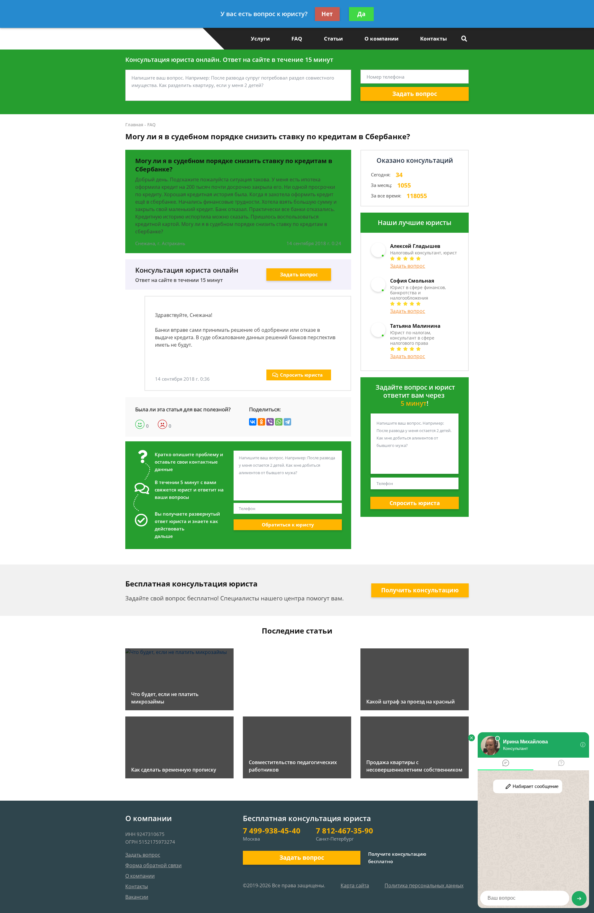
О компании (381, 38)
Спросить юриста (301, 375)
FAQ (296, 38)
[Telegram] (287, 422)
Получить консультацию (420, 590)
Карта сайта (355, 885)
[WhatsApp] (278, 422)
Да (361, 14)
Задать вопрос (414, 94)
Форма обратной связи (153, 865)
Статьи (333, 38)
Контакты (433, 38)
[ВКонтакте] (252, 422)
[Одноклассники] (261, 422)
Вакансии (136, 897)
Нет (327, 14)
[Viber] (270, 422)
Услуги (260, 38)
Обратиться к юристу (288, 524)
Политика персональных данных (424, 885)
